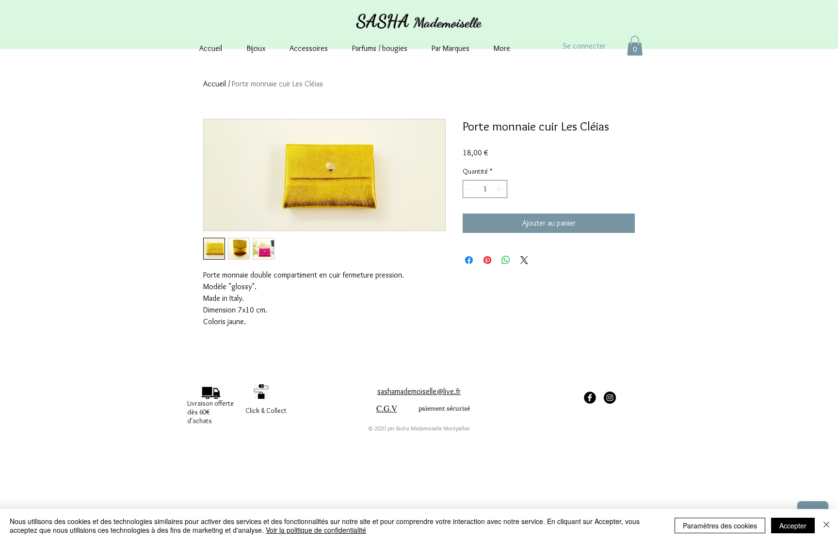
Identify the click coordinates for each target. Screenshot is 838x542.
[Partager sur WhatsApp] (506, 260)
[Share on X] (524, 260)
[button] (635, 46)
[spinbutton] (485, 189)
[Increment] (500, 189)
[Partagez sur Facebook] (469, 260)
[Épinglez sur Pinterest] (487, 260)
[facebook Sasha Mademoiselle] (590, 398)
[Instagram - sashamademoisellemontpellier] (610, 398)
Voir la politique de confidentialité (316, 530)
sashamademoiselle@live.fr (419, 391)
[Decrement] (470, 189)
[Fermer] (826, 525)
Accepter (792, 525)
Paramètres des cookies (720, 525)
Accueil (214, 83)
